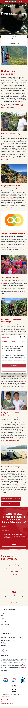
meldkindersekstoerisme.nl (13, 440)
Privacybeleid (11, 537)
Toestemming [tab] (5, 341)
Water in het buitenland (20, 486)
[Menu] (2, 6)
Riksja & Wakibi (20, 251)
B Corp (24, 667)
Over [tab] (23, 341)
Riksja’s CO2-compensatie (10, 197)
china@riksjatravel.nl (14, 595)
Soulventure (4, 283)
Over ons (3, 8)
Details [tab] (14, 341)
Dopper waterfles (14, 482)
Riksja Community (20, 246)
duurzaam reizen (19, 104)
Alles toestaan (14, 365)
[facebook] (3, 650)
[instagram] (6, 650)
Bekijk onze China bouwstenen (11, 498)
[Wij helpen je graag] (26, 1)
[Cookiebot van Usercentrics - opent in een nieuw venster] (20, 337)
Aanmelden (14, 544)
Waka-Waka (4, 479)
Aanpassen (13, 369)
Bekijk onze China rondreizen (10, 504)
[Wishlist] (23, 6)
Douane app (23, 381)
